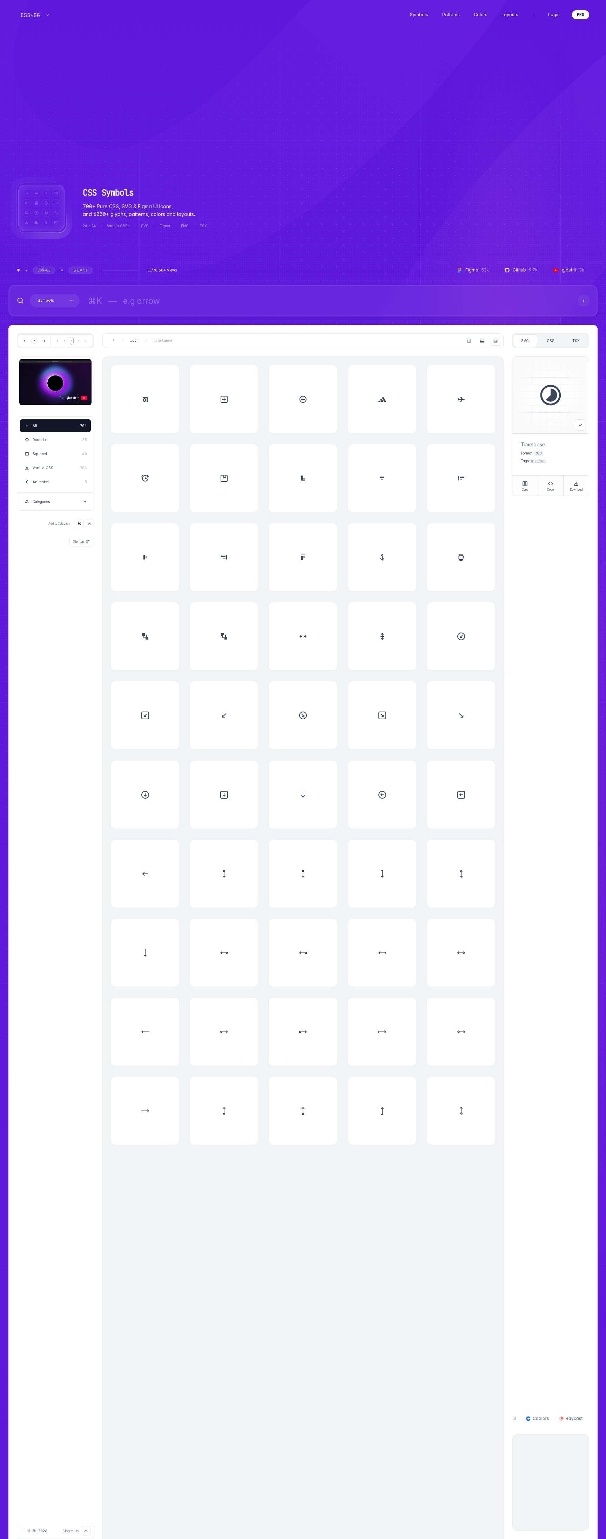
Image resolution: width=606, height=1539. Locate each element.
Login (554, 15)
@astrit (572, 270)
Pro (580, 15)
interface (538, 461)
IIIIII (26, 1531)
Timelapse (162, 340)
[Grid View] (495, 341)
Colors (480, 14)
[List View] (482, 341)
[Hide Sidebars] (468, 341)
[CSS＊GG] (30, 15)
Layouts (509, 14)
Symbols (419, 14)
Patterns (451, 14)
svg (525, 341)
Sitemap (78, 541)
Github (525, 270)
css (550, 341)
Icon (134, 340)
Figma (477, 270)
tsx (576, 341)
